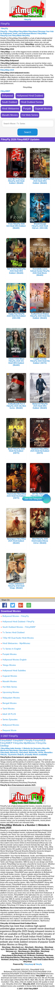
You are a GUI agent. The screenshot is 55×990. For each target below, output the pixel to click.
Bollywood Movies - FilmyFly (15, 616)
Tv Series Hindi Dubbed (12, 632)
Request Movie (8, 730)
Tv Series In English (11, 649)
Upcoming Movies (10, 692)
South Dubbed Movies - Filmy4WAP (18, 627)
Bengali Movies (9, 703)
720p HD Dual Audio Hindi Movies (17, 638)
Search (27, 132)
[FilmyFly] (27, 17)
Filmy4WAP (6, 740)
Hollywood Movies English (14, 659)
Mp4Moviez (30, 743)
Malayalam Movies (10, 698)
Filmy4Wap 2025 (7, 70)
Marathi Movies (9, 681)
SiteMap (4, 745)
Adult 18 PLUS (8, 714)
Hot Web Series (9, 687)
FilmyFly (5, 23)
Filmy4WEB (39, 740)
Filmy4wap (28, 964)
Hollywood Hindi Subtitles (13, 670)
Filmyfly (28, 740)
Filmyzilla (18, 743)
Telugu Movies (8, 665)
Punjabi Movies (9, 654)
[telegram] (46, 498)
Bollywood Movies (10, 725)
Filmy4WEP (6, 743)
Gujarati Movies (9, 676)
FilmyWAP (18, 740)
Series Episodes (9, 719)
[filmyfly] (27, 803)
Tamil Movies (8, 708)
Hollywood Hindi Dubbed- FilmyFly (17, 621)
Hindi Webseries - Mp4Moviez (15, 643)
